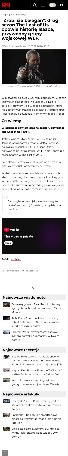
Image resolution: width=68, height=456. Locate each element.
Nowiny (22, 14)
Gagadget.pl (8, 14)
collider (16, 259)
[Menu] (43, 5)
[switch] (52, 5)
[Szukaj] (35, 5)
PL (62, 5)
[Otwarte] (5, 453)
